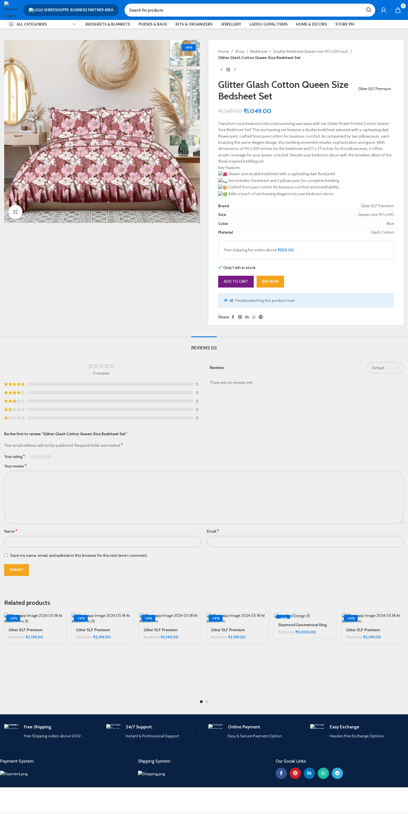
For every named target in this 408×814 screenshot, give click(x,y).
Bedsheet (258, 51)
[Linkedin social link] (247, 317)
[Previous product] (221, 70)
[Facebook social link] (233, 317)
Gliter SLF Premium (374, 88)
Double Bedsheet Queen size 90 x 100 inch (310, 51)
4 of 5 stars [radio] (45, 457)
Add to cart (236, 281)
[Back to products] (228, 70)
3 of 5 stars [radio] (41, 457)
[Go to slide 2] (207, 701)
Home (223, 51)
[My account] (383, 10)
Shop (240, 51)
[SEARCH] (369, 10)
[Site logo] (11, 9)
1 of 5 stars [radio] (33, 457)
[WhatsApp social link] (253, 317)
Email (213, 531)
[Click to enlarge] (15, 212)
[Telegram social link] (260, 317)
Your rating (14, 456)
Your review (15, 466)
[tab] (204, 345)
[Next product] (235, 70)
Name (10, 531)
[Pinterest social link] (240, 317)
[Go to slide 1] (201, 701)
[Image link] (13, 773)
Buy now (270, 281)
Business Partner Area (91, 10)
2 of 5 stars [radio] (37, 457)
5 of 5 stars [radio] (49, 457)
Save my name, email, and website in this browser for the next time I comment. (78, 555)
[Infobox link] (51, 731)
